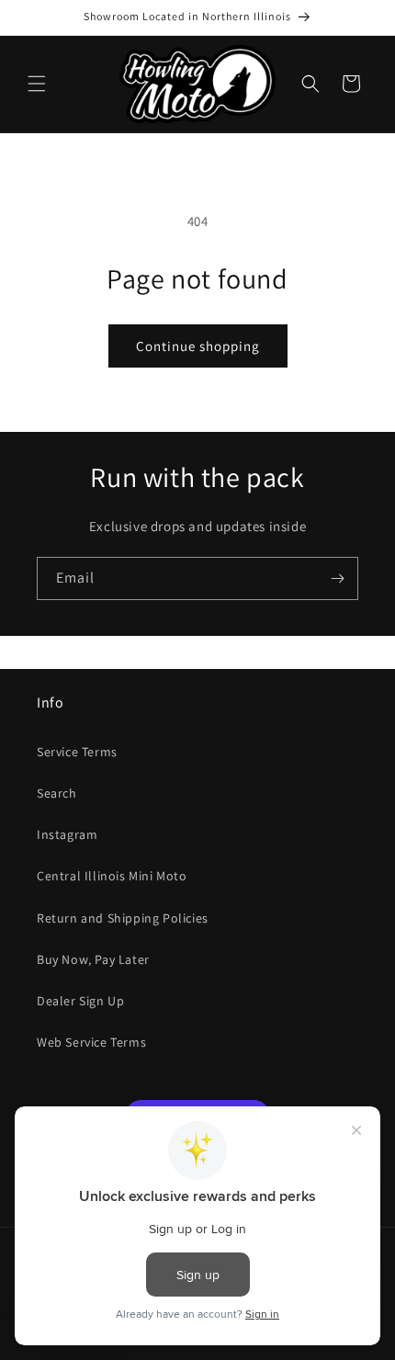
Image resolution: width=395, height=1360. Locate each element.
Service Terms (77, 751)
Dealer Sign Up (80, 1000)
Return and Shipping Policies (123, 918)
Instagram (67, 834)
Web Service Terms (91, 1042)
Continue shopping (198, 346)
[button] (37, 83)
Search (57, 793)
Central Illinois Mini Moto (112, 875)
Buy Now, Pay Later (93, 959)
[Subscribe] (337, 578)
